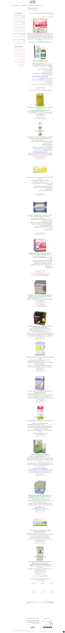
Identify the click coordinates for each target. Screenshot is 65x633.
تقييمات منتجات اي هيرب (21, 66)
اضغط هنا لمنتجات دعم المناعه (32, 10)
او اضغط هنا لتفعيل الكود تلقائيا (32, 9)
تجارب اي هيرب (13, 5)
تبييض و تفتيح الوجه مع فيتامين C (20, 59)
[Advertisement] (40, 610)
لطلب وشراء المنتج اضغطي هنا (40, 88)
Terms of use (28, 631)
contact (35, 631)
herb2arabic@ (38, 580)
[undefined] (31, 582)
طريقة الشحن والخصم (31, 5)
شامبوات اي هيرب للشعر (21, 64)
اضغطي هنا (35, 118)
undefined (33, 583)
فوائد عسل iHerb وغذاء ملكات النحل (19, 54)
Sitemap (41, 631)
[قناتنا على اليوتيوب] (44, 627)
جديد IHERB (18, 5)
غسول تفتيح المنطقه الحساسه (33, 90)
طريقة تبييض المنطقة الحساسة (47, 39)
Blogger (52, 631)
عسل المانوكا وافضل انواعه (24, 5)
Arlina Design (48, 631)
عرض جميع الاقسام (37, 5)
